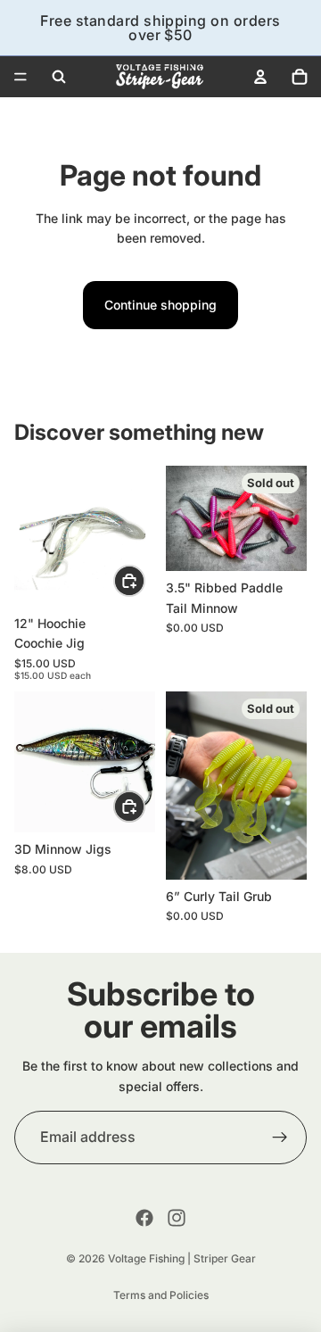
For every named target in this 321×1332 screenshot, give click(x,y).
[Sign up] (280, 1137)
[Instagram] (176, 1218)
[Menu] (20, 76)
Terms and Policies (161, 1295)
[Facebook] (144, 1218)
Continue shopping (160, 304)
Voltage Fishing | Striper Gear (182, 1258)
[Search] (58, 76)
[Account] (260, 76)
